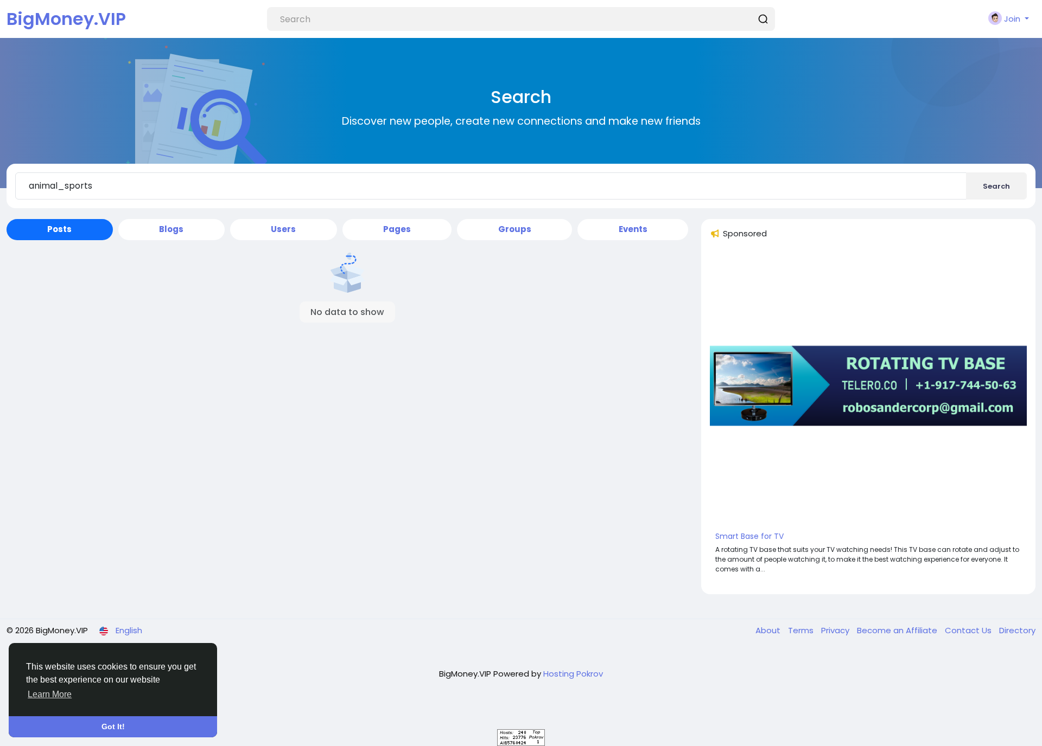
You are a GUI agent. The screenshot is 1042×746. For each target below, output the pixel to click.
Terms (802, 630)
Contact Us (969, 630)
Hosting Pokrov (573, 673)
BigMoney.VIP (66, 19)
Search (996, 186)
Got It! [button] (113, 726)
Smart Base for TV (749, 536)
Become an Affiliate (898, 630)
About (769, 630)
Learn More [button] (50, 694)
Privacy (836, 630)
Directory (1017, 630)
